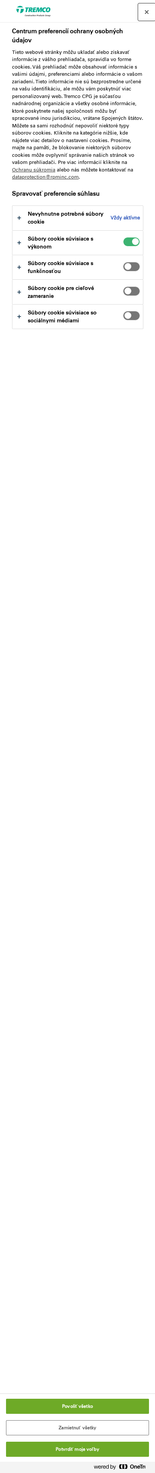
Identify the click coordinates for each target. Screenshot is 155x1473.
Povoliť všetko (77, 1406)
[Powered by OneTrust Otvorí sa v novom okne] (122, 1468)
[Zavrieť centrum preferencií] (146, 12)
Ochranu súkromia (33, 170)
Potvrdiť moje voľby (77, 1449)
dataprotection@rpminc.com (45, 177)
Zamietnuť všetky (78, 1427)
